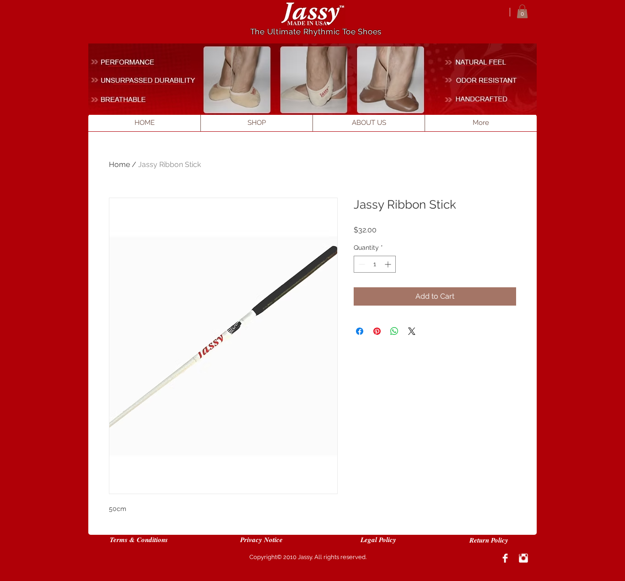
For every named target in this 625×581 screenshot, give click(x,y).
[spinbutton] (374, 264)
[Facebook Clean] (505, 558)
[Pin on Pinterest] (377, 331)
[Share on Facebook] (359, 331)
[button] (522, 11)
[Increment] (388, 264)
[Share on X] (411, 331)
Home (119, 164)
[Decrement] (360, 264)
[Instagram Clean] (523, 558)
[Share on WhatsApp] (394, 331)
